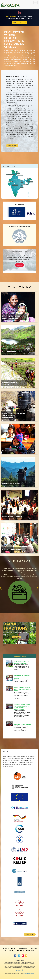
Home (5, 948)
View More (30, 934)
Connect (11, 950)
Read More (16, 637)
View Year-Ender (20, 22)
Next (37, 588)
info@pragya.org (19, 970)
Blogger (27, 955)
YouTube (23, 955)
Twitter (19, 955)
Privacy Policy (29, 950)
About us (13, 948)
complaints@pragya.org (28, 973)
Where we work (23, 948)
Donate (19, 265)
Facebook (16, 955)
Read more (12, 145)
